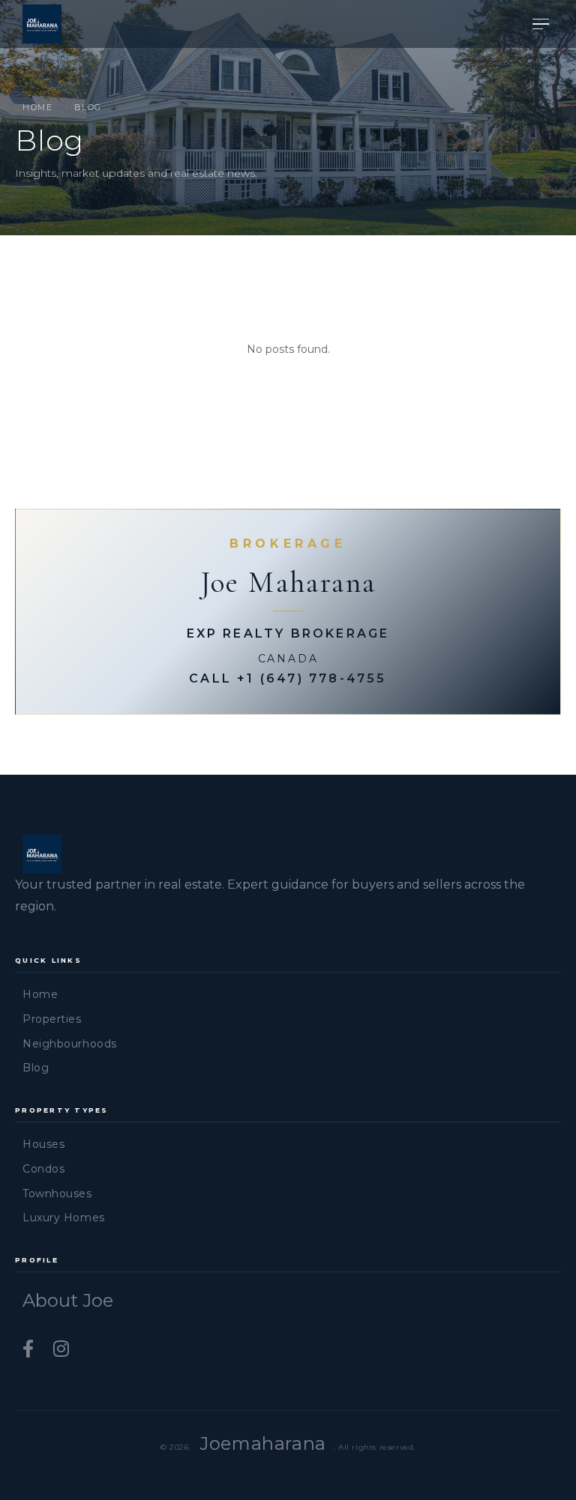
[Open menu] (540, 24)
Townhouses (57, 1193)
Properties (52, 1019)
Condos (43, 1169)
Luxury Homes (63, 1217)
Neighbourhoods (69, 1043)
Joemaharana (263, 1443)
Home (37, 107)
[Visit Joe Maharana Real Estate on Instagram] (61, 1349)
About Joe (67, 1300)
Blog (35, 1067)
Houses (43, 1144)
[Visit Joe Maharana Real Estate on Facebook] (30, 1349)
